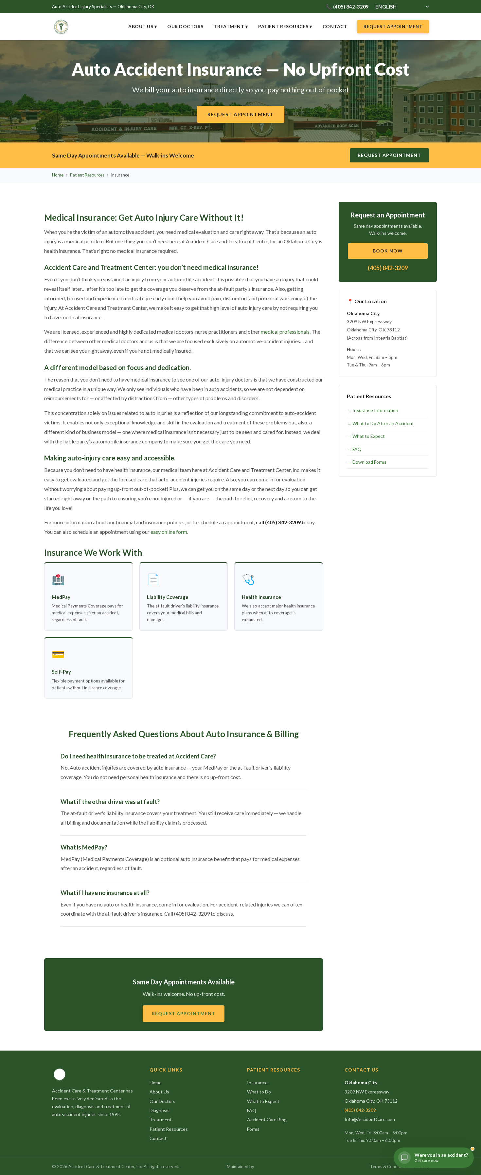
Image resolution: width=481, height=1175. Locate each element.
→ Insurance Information (372, 410)
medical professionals (285, 331)
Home (57, 174)
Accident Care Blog (267, 1119)
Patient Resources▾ (285, 26)
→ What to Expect (366, 436)
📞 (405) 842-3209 (347, 6)
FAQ (251, 1110)
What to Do (259, 1091)
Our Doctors (185, 26)
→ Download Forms (366, 462)
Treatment (161, 1119)
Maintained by (240, 1166)
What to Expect (263, 1101)
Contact (335, 26)
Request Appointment (393, 26)
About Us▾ (142, 26)
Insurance (257, 1082)
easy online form (169, 532)
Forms (253, 1129)
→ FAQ (354, 449)
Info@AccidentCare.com (370, 1119)
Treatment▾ (231, 26)
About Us (159, 1091)
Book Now (388, 250)
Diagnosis (159, 1110)
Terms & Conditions (389, 1166)
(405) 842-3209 (388, 267)
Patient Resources (87, 174)
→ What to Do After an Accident (380, 423)
